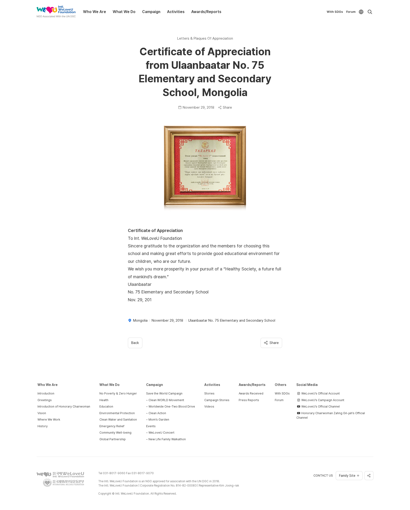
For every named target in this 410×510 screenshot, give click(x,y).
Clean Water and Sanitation (118, 419)
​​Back (135, 343)
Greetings (44, 400)
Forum (350, 12)
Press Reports (249, 400)
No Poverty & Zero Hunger (118, 393)
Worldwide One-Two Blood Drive (172, 406)
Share (227, 107)
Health (103, 400)
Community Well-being (115, 432)
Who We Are (94, 11)
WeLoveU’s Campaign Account (322, 400)
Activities (176, 11)
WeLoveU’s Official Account (320, 393)
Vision (41, 413)
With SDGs (335, 12)
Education (106, 406)
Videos (209, 406)
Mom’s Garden (159, 419)
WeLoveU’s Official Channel (320, 406)
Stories (209, 393)
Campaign (151, 11)
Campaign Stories (216, 400)
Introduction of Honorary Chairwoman (63, 406)
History (42, 426)
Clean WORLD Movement (166, 400)
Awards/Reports (206, 11)
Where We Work (48, 419)
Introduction (45, 393)
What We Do (124, 11)
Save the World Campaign (164, 393)
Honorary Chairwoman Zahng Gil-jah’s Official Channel (330, 415)
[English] (361, 12)
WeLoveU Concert (161, 432)
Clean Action (157, 413)
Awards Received (251, 393)
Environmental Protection (117, 413)
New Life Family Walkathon (167, 439)
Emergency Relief (111, 426)
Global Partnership (112, 439)
